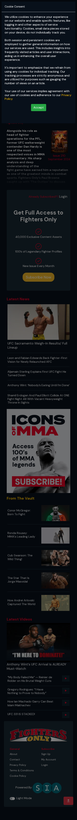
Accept (38, 107)
